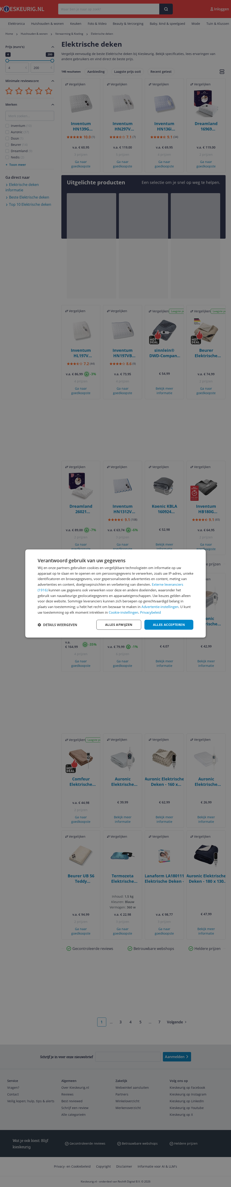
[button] (57, 624)
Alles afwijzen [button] (118, 624)
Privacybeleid (150, 612)
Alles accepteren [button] (169, 624)
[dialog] (115, 593)
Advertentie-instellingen (159, 606)
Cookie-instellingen (123, 612)
